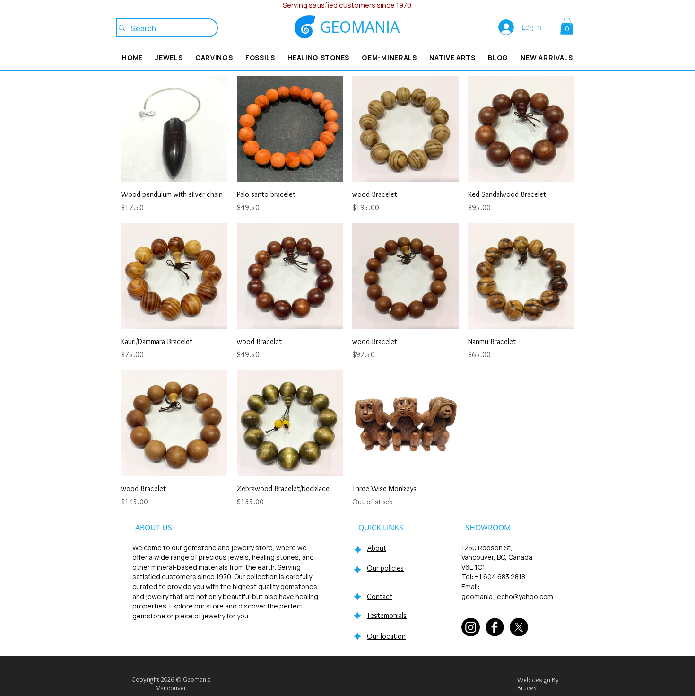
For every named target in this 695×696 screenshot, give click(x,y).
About (376, 548)
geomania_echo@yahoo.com (507, 596)
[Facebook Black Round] (495, 627)
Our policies (385, 568)
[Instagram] (470, 627)
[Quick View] (174, 129)
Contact (379, 596)
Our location (386, 636)
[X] (519, 627)
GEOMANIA (360, 27)
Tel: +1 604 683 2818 (493, 576)
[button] (567, 26)
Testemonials (387, 615)
